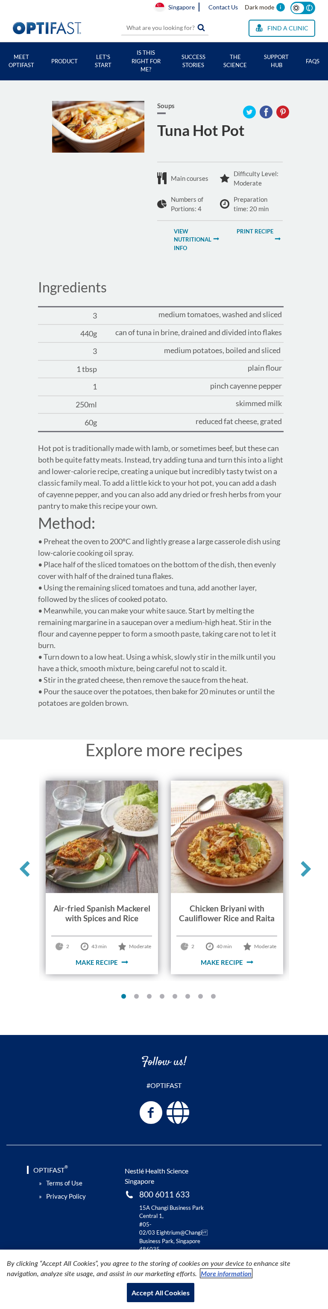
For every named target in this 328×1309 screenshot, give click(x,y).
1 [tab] (125, 998)
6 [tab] (189, 998)
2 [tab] (138, 998)
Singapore (181, 7)
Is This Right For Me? (146, 61)
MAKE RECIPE (97, 962)
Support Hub (276, 61)
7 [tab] (202, 998)
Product (64, 61)
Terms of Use (64, 1183)
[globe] (177, 1112)
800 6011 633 (164, 1194)
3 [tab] (151, 998)
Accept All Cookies (161, 1292)
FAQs (312, 61)
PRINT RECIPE (255, 231)
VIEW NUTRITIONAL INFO (192, 239)
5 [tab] (177, 998)
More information (226, 1273)
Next (305, 872)
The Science (235, 61)
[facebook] (151, 1112)
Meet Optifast (21, 61)
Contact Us (223, 7)
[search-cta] (201, 28)
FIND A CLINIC (287, 28)
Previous (23, 872)
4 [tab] (164, 998)
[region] (164, 1279)
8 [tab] (215, 998)
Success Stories (193, 61)
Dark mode (259, 7)
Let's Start (103, 61)
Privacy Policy (66, 1196)
